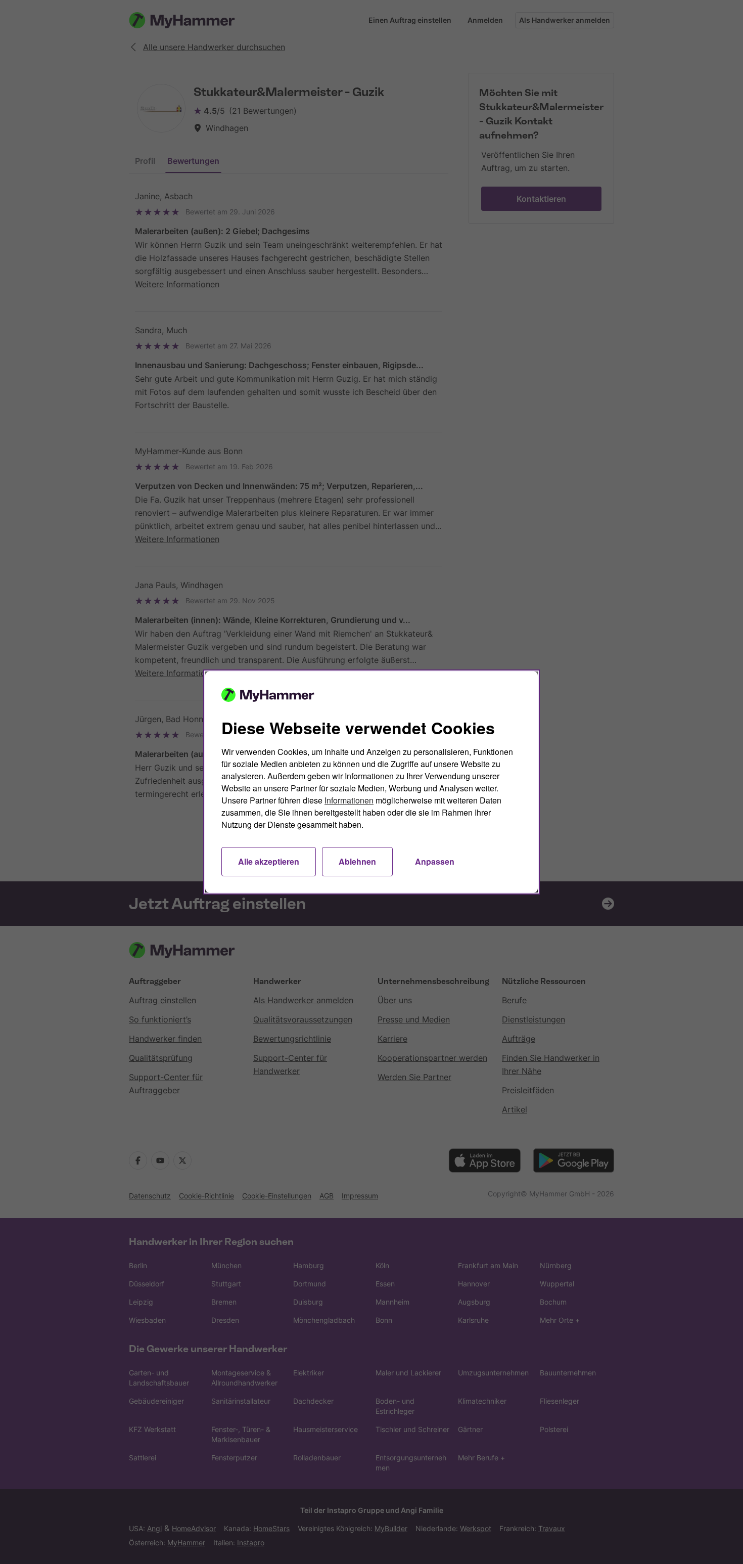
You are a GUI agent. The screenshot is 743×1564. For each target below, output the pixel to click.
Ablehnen (357, 861)
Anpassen (434, 861)
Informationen (349, 800)
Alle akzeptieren (268, 861)
